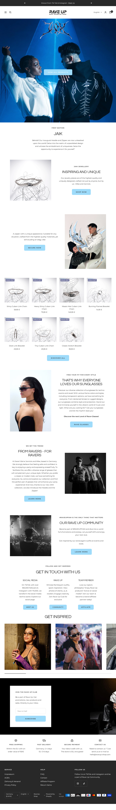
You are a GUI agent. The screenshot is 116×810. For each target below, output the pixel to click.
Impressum (9, 774)
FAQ (42, 774)
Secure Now (34, 248)
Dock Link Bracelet (17, 346)
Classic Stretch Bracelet (72, 346)
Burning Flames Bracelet (99, 306)
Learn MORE (81, 552)
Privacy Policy (10, 785)
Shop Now (81, 192)
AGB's (7, 778)
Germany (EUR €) (9, 795)
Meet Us (30, 607)
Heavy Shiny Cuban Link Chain (44, 307)
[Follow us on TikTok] (84, 783)
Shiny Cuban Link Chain (17, 306)
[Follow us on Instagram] (78, 783)
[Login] (105, 12)
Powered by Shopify (50, 795)
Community (58, 607)
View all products (58, 72)
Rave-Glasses (81, 424)
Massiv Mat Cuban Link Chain (71, 307)
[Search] (10, 12)
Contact (43, 778)
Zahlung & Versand (13, 781)
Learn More (34, 499)
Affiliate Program (47, 781)
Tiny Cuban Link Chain (44, 346)
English (97, 12)
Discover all (58, 358)
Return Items (46, 785)
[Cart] (110, 12)
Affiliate (86, 607)
